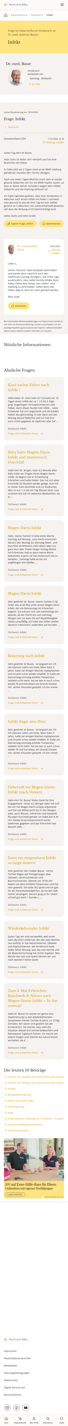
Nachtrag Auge (16, 1106)
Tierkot (12, 1088)
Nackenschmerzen (18, 1130)
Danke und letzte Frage (21, 1100)
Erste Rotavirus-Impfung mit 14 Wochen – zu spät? (36, 1118)
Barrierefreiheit (12, 1394)
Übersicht (13, 127)
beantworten (53, 223)
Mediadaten (10, 1365)
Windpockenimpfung (19, 1094)
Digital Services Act (14, 1387)
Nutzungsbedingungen (17, 1372)
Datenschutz (11, 1380)
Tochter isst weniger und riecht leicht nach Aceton (36, 1076)
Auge (11, 1112)
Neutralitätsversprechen (17, 1358)
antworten (20, 305)
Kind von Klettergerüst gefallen (25, 1124)
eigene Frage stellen (22, 223)
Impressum (10, 1351)
